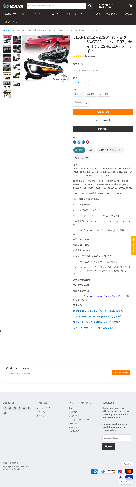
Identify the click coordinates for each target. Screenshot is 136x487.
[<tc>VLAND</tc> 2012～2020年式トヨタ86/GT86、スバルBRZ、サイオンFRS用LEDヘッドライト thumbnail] (7, 40)
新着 (98, 14)
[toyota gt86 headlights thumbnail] (7, 85)
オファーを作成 (102, 120)
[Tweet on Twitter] (79, 142)
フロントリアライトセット (78, 14)
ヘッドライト (36, 14)
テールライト (54, 14)
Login (128, 14)
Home (6, 30)
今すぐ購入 (103, 129)
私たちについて (10, 21)
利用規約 (73, 411)
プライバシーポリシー (79, 419)
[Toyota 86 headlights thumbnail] (16, 75)
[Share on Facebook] (74, 142)
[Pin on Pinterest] (87, 142)
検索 (5, 463)
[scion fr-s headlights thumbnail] (7, 76)
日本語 (126, 464)
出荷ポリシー (75, 427)
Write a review (121, 372)
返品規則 (73, 423)
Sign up (109, 446)
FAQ (71, 408)
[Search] (89, 6)
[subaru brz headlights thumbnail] (7, 94)
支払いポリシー (76, 415)
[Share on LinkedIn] (83, 142)
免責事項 (40, 415)
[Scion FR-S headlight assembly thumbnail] (16, 49)
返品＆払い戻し (113, 14)
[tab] (79, 150)
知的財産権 (74, 431)
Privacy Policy (109, 430)
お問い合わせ (42, 411)
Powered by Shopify (11, 469)
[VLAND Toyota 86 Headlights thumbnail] (7, 49)
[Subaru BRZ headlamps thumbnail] (16, 40)
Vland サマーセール (14, 14)
